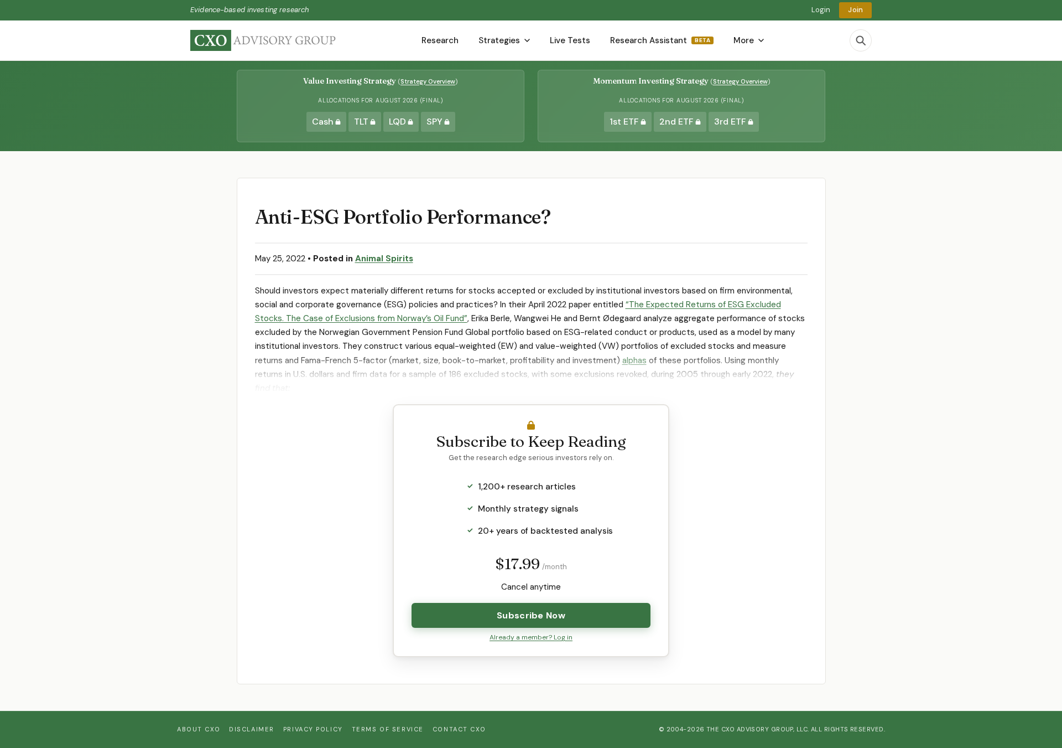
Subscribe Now (531, 615)
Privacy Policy (313, 729)
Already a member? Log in (531, 637)
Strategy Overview (427, 81)
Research (440, 40)
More (743, 40)
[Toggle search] (861, 40)
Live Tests (570, 40)
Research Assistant (660, 40)
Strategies (499, 40)
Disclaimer (251, 729)
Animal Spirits (384, 258)
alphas (634, 360)
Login (821, 9)
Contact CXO (459, 729)
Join (855, 9)
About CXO (198, 729)
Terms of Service (388, 729)
